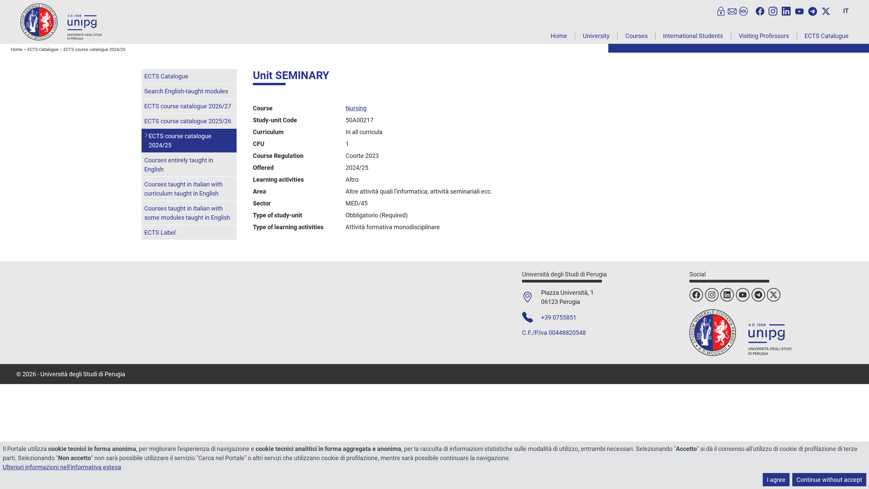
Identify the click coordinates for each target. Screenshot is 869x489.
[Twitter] (825, 10)
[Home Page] (61, 21)
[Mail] (732, 10)
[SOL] (743, 10)
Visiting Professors (764, 35)
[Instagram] (773, 10)
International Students (693, 35)
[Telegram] (812, 10)
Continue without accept (829, 479)
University (596, 35)
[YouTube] (799, 10)
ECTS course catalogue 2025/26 (187, 121)
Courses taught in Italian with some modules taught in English (187, 213)
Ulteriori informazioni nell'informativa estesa (62, 467)
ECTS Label (159, 232)
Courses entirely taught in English (178, 165)
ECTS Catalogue (827, 35)
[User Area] (721, 10)
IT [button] (846, 10)
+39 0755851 (558, 317)
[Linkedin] (786, 10)
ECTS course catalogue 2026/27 (187, 106)
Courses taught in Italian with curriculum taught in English (183, 189)
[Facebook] (760, 10)
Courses (636, 35)
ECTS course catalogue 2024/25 (180, 140)
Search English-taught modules (186, 91)
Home (559, 35)
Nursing (356, 108)
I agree (776, 479)
